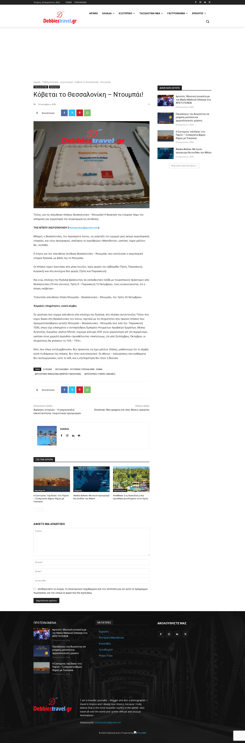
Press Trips (105, 655)
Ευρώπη (103, 631)
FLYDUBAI (47, 369)
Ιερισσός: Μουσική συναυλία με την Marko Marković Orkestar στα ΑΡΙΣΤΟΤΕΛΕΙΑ (193, 99)
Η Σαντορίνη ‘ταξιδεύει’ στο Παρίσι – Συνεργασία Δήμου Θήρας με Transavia (51, 498)
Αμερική (78, 490)
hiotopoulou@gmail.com (107, 722)
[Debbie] (47, 435)
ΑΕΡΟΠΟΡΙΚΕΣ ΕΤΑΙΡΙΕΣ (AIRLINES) (99, 374)
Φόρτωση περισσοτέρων (183, 165)
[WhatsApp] (87, 113)
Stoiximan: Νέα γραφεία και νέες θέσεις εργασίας (122, 409)
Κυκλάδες (105, 643)
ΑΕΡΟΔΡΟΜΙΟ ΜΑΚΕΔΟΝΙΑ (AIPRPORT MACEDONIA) (58, 374)
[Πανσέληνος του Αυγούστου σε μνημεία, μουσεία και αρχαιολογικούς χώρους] (166, 118)
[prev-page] (36, 510)
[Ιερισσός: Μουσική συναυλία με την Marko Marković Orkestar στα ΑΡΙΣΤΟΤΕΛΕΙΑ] (166, 100)
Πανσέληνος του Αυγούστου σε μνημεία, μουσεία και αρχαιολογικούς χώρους (192, 117)
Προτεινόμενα (120, 490)
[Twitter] (210, 2)
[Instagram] (200, 2)
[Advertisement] (122, 52)
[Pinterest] (79, 113)
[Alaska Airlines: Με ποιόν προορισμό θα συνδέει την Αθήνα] (91, 479)
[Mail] (79, 435)
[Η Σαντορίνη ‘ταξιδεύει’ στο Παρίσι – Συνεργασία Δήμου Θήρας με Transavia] (52, 479)
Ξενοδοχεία (106, 649)
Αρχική (37, 82)
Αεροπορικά (66, 82)
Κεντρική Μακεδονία (111, 637)
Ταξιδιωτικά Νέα (50, 82)
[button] (208, 21)
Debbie (64, 428)
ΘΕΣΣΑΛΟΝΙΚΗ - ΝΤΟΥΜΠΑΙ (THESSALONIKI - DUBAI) (78, 369)
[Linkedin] (205, 2)
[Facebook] (196, 2)
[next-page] (41, 510)
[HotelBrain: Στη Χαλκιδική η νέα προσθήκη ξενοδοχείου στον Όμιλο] (131, 479)
